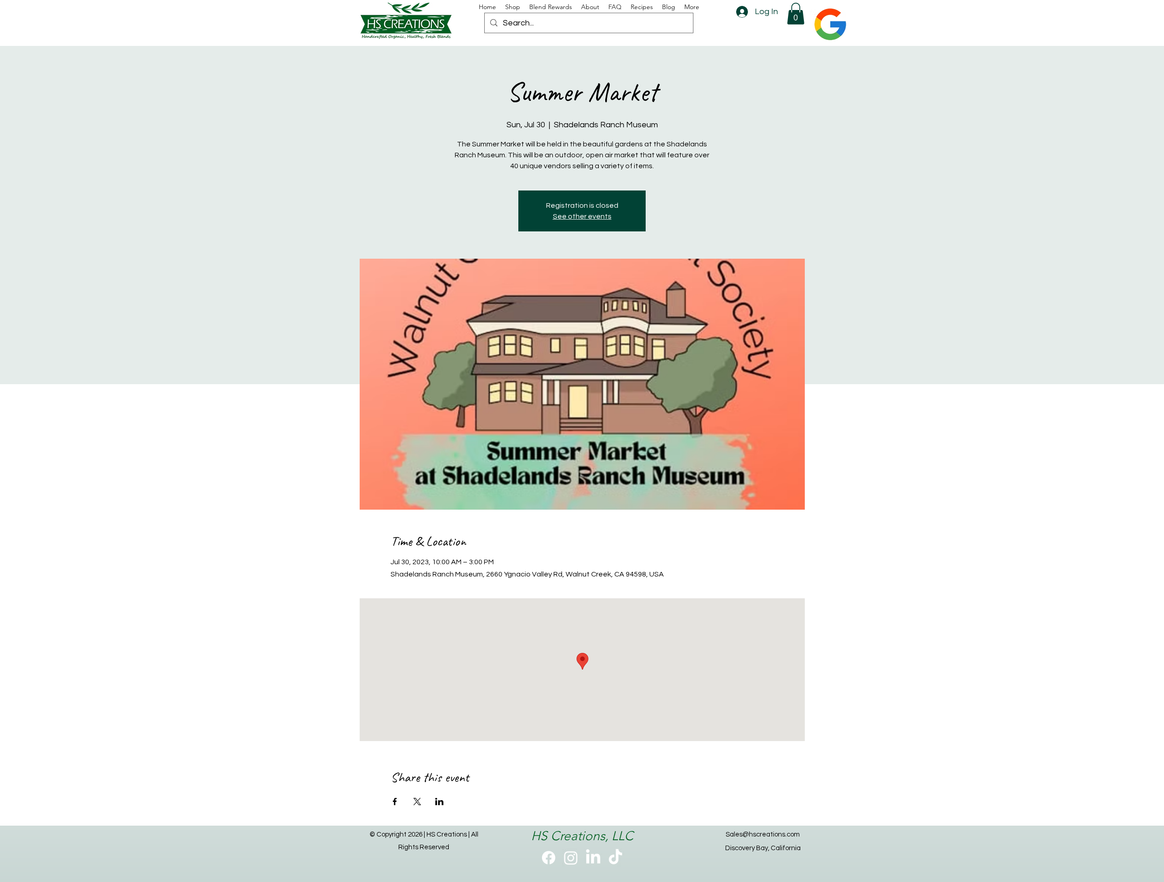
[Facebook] (548, 858)
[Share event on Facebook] (395, 801)
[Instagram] (571, 858)
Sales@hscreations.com (763, 834)
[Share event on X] (417, 801)
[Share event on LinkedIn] (439, 801)
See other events (582, 216)
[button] (796, 14)
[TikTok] (615, 858)
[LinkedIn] (593, 858)
